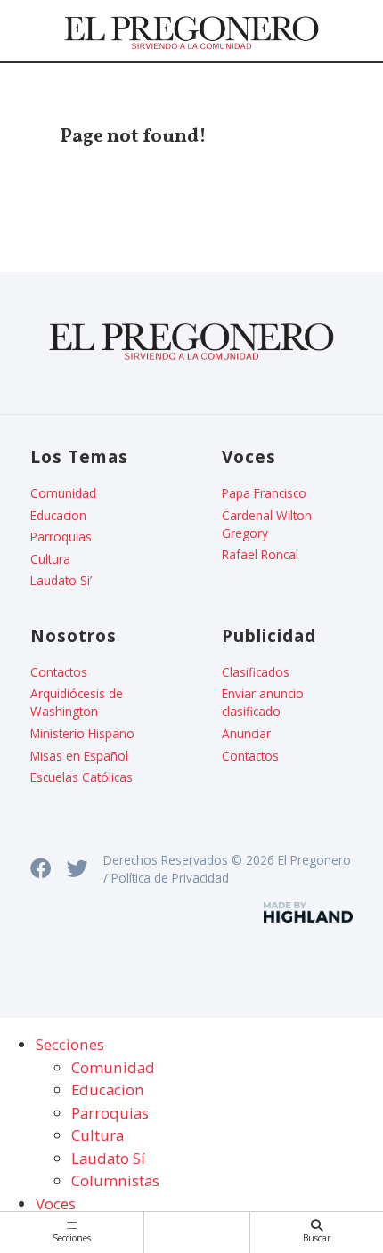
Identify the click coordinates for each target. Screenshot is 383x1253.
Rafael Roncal (260, 554)
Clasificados (255, 671)
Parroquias (61, 536)
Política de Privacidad (170, 877)
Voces (56, 1203)
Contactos (58, 671)
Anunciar (246, 733)
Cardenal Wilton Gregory (267, 524)
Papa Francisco (264, 492)
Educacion (58, 515)
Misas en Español (79, 755)
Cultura (50, 558)
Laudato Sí (108, 1158)
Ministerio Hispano (82, 733)
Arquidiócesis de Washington (76, 702)
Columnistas (115, 1180)
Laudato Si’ (61, 580)
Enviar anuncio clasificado (263, 702)
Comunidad (63, 492)
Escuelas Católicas (81, 777)
